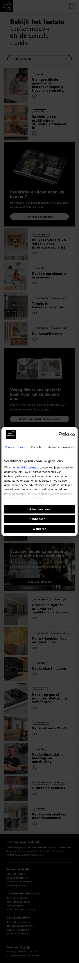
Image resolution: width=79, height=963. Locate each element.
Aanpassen (37, 518)
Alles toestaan (39, 509)
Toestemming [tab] (15, 447)
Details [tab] (36, 447)
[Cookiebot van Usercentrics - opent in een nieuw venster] (59, 434)
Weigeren (39, 528)
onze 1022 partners (26, 467)
